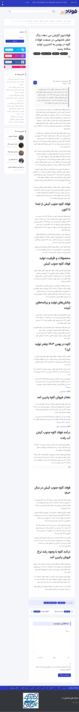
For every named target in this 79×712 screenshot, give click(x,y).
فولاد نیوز (62, 109)
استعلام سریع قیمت (14, 688)
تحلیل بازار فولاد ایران (50, 603)
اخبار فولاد (59, 21)
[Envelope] (2, 2)
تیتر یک (36, 21)
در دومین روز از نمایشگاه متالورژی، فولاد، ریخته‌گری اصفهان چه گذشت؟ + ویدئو (16, 119)
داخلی (38, 688)
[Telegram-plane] (73, 702)
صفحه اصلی (67, 21)
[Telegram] (2, 4)
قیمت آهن (45, 688)
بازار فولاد (52, 21)
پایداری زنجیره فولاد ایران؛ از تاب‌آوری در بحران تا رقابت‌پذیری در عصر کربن (15, 98)
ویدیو (64, 688)
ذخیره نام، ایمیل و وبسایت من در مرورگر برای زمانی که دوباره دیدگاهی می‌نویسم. (53, 668)
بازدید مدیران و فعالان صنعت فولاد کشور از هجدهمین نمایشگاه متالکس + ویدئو (15, 90)
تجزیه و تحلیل (44, 21)
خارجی (32, 688)
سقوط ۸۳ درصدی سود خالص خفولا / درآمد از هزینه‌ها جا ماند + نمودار (54, 2)
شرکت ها (29, 21)
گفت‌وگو (52, 688)
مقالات (58, 688)
